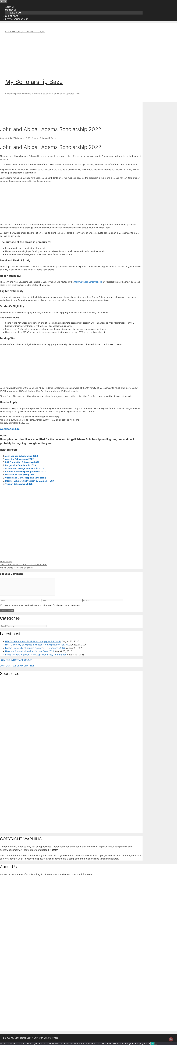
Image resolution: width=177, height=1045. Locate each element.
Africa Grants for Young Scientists (16, 567)
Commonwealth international (88, 282)
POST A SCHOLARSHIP (16, 19)
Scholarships (6, 561)
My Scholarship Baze (34, 81)
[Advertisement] (76, 53)
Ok (152, 1044)
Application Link (10, 429)
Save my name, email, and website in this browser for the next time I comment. (42, 605)
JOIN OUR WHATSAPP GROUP (16, 660)
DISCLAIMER (15, 13)
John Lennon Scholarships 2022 (21, 456)
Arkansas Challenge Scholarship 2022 (24, 468)
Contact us (10, 10)
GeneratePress (51, 1037)
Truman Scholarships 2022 (19, 484)
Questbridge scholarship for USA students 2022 (23, 564)
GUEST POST (11, 16)
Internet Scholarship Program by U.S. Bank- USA (29, 481)
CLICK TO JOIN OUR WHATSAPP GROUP (25, 31)
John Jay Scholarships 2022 (19, 459)
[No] (156, 1044)
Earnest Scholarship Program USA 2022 (25, 471)
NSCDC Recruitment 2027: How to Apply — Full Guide (33, 641)
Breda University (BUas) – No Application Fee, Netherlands (35, 654)
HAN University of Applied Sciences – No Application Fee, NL (37, 644)
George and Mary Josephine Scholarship (25, 477)
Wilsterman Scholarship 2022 (20, 474)
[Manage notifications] (171, 1039)
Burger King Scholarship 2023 (20, 465)
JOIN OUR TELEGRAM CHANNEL (17, 665)
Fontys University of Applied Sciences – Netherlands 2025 (35, 648)
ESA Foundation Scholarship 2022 (22, 462)
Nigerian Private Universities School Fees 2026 (29, 651)
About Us (9, 6)
